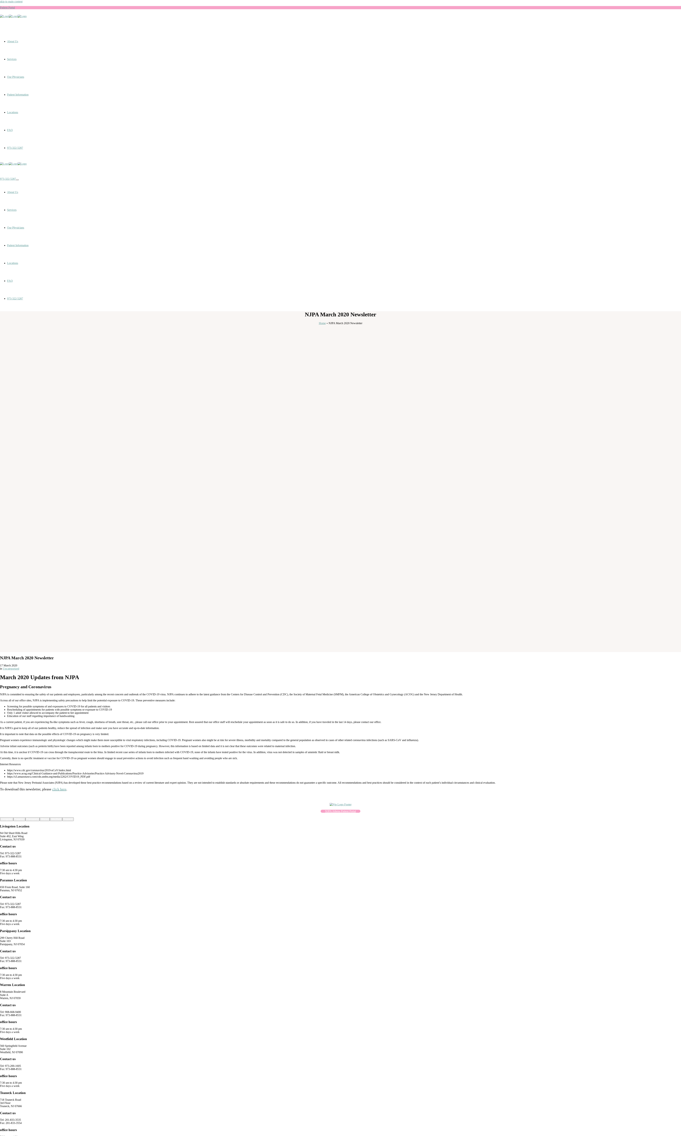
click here (59, 789)
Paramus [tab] (19, 819)
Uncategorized (11, 668)
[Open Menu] (17, 179)
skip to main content (11, 1)
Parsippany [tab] (32, 819)
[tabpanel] (340, 849)
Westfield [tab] (56, 819)
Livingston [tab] (6, 819)
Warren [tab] (44, 819)
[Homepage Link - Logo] (13, 16)
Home (322, 323)
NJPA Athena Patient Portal (340, 811)
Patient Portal (7, 7)
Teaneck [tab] (68, 819)
